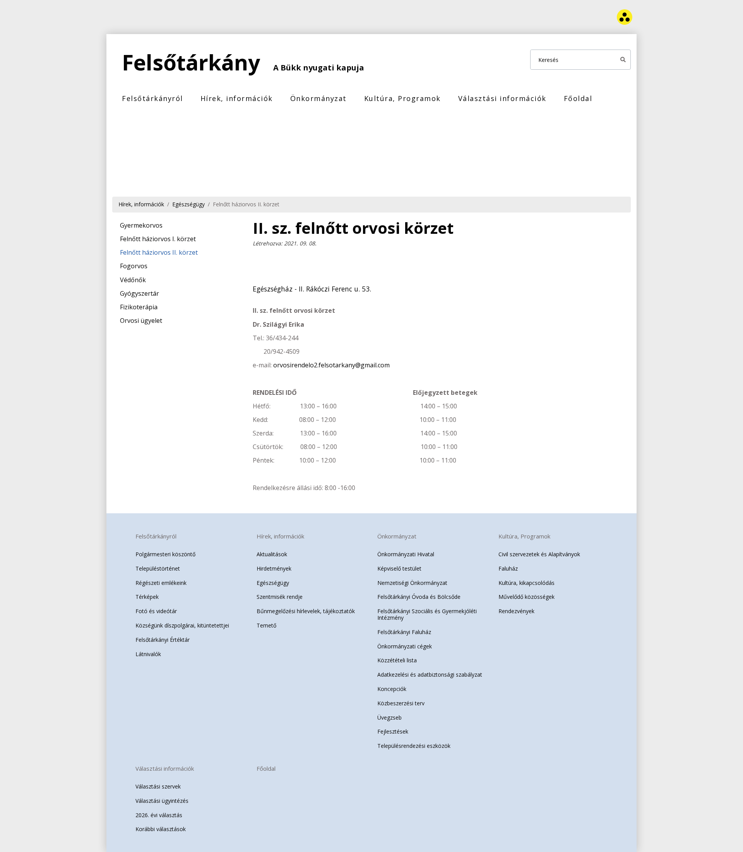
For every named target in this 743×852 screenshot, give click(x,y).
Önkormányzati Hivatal (405, 554)
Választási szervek (158, 786)
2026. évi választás (158, 815)
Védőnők (133, 280)
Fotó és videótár (156, 611)
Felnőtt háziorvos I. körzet (158, 239)
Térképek (147, 596)
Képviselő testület (399, 568)
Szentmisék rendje (280, 596)
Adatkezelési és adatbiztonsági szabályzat (429, 674)
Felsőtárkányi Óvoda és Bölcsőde (419, 596)
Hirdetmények (274, 568)
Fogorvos (133, 266)
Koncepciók (391, 689)
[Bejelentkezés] (589, 17)
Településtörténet (157, 568)
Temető (266, 625)
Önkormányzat (318, 98)
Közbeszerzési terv (401, 703)
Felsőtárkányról (152, 98)
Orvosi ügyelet (141, 320)
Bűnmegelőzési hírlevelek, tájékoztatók (306, 611)
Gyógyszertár (139, 293)
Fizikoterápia (139, 307)
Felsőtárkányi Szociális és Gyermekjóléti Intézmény (427, 614)
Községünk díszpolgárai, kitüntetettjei (182, 625)
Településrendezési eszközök (413, 745)
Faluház (508, 568)
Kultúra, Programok (402, 98)
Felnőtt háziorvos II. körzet (246, 204)
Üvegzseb (389, 717)
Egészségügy (188, 204)
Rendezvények (516, 611)
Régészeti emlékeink (161, 582)
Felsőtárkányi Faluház (404, 632)
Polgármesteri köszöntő (165, 554)
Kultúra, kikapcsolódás (526, 582)
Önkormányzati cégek (404, 646)
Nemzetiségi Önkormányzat (412, 582)
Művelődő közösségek (526, 596)
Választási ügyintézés (161, 800)
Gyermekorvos (141, 225)
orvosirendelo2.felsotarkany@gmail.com (331, 365)
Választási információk (502, 98)
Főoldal (578, 98)
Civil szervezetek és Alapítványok (539, 554)
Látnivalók (148, 654)
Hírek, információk (236, 98)
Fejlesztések (392, 731)
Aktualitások (272, 554)
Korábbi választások (160, 829)
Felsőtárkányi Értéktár (162, 639)
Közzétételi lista (397, 660)
